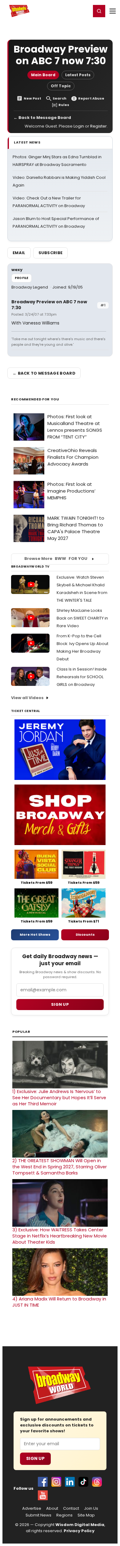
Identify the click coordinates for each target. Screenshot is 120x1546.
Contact (71, 1508)
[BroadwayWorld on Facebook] (42, 1481)
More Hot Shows (35, 934)
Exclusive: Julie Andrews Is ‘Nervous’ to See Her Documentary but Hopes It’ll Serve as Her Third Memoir (59, 1097)
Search (59, 98)
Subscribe (50, 253)
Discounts (85, 934)
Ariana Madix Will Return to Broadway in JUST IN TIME (59, 1302)
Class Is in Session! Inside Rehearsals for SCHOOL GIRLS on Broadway (82, 676)
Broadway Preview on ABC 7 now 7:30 (49, 305)
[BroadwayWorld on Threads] (96, 1481)
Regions (64, 1515)
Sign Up (35, 1458)
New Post (32, 98)
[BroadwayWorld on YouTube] (42, 1495)
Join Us (91, 1508)
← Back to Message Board (42, 117)
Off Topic (61, 86)
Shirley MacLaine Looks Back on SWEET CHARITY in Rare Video (82, 618)
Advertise (31, 1508)
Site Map (86, 1515)
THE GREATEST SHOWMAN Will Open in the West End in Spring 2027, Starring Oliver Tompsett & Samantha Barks (59, 1167)
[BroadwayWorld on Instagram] (56, 1481)
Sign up (60, 1004)
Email (19, 253)
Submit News (38, 1515)
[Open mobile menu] (112, 11)
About (52, 1508)
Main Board (43, 74)
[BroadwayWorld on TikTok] (83, 1481)
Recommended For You (35, 399)
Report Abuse (91, 98)
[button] (99, 11)
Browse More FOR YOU (55, 558)
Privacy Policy (79, 1531)
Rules (63, 105)
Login (83, 10)
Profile (21, 278)
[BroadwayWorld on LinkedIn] (69, 1481)
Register (66, 10)
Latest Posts (77, 74)
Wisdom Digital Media (79, 1525)
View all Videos (27, 698)
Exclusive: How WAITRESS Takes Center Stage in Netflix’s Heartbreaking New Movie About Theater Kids (59, 1236)
